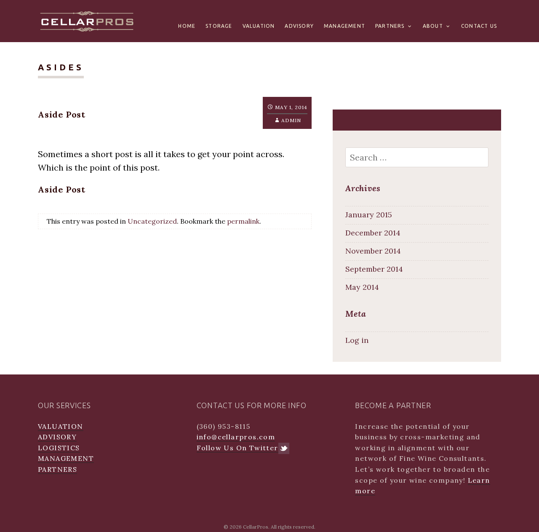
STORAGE (218, 26)
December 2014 (372, 233)
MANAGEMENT (344, 26)
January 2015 (368, 214)
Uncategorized (152, 221)
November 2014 (373, 251)
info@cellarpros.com (236, 437)
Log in (356, 340)
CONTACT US (479, 26)
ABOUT (433, 26)
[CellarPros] (87, 20)
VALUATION (259, 26)
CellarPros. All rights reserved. (279, 527)
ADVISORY (299, 26)
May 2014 (362, 287)
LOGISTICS (59, 448)
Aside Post (61, 114)
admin (291, 120)
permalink (243, 221)
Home (186, 26)
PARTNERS (390, 26)
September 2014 (374, 269)
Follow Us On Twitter (237, 448)
